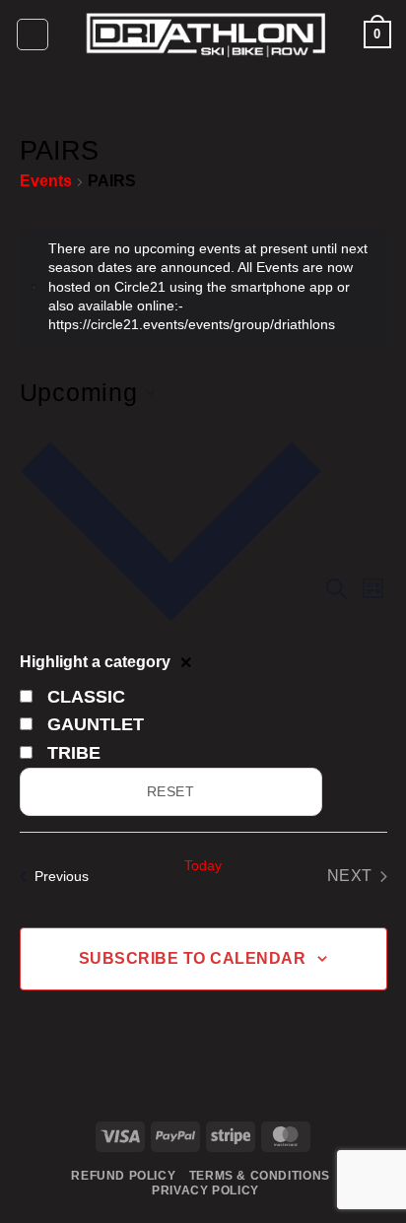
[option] (171, 697)
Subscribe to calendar (192, 958)
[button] (32, 34)
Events (46, 180)
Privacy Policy (205, 1190)
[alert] (203, 287)
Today (203, 865)
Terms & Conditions (259, 1176)
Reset (170, 791)
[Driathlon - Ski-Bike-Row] (206, 34)
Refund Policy (123, 1176)
